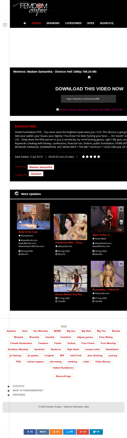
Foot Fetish (88, 343)
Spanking (53, 23)
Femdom (36, 173)
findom (71, 343)
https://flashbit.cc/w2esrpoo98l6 (83, 98)
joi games (33, 355)
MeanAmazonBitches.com (31, 246)
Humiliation (112, 349)
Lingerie (49, 355)
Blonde (116, 331)
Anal (24, 331)
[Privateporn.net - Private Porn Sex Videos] (5, 5)
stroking (72, 361)
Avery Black (100, 238)
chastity (49, 337)
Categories (73, 23)
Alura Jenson (27, 235)
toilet (86, 361)
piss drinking (95, 355)
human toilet (92, 349)
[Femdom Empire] (33, 9)
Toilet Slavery (102, 361)
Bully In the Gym (28, 231)
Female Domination (21, 343)
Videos (36, 23)
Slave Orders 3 (100, 234)
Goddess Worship (18, 349)
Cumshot (66, 337)
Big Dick (86, 331)
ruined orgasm (35, 361)
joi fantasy (15, 355)
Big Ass (71, 331)
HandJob (39, 349)
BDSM (57, 331)
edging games (85, 337)
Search (105, 23)
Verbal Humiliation (63, 367)
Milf (62, 355)
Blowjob (18, 337)
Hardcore (56, 349)
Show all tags (63, 376)
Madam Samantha (40, 167)
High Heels (73, 349)
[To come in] (5, 15)
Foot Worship (108, 343)
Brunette (34, 337)
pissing (113, 355)
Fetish (57, 343)
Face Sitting (106, 337)
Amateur (11, 331)
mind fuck (76, 355)
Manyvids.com (65, 246)
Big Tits (101, 331)
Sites (90, 23)
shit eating (56, 361)
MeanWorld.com (29, 240)
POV (18, 361)
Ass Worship (40, 331)
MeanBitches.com (27, 243)
